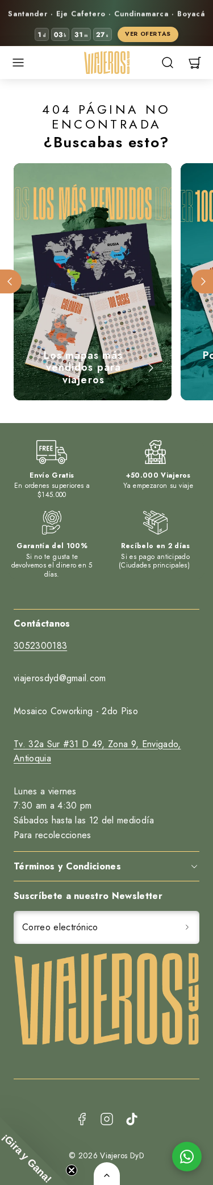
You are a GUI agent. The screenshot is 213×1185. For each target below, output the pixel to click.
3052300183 (40, 645)
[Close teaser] (71, 1170)
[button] (18, 62)
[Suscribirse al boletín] (186, 927)
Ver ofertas (148, 34)
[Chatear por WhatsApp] (187, 1156)
